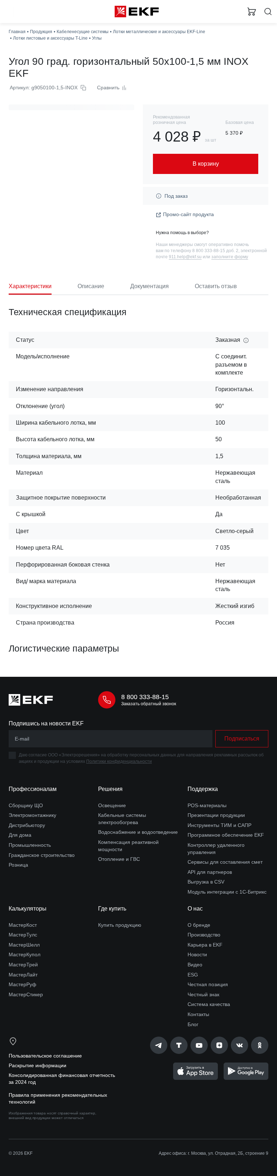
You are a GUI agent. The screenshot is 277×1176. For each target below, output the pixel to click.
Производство (204, 935)
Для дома (20, 835)
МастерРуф (22, 984)
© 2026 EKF (20, 1153)
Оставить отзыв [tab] (216, 286)
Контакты (198, 1014)
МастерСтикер (26, 994)
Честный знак (203, 994)
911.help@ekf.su (185, 256)
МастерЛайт (23, 975)
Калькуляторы (28, 909)
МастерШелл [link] (24, 945)
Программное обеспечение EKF (226, 835)
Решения (110, 789)
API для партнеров (210, 872)
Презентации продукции (216, 815)
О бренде (199, 925)
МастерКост (23, 925)
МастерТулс (23, 935)
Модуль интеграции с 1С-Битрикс (227, 892)
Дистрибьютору (27, 825)
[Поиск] (268, 11)
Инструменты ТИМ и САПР (219, 825)
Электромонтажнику (32, 815)
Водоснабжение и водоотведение (138, 832)
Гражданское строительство (42, 855)
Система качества (209, 1004)
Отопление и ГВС (119, 859)
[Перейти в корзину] (252, 11)
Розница (18, 865)
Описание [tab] (91, 286)
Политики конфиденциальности (119, 761)
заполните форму (229, 256)
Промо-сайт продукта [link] (188, 214)
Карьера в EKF (205, 945)
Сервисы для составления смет (225, 862)
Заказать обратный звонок (148, 703)
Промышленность (30, 845)
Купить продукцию (119, 925)
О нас (195, 909)
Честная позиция (208, 984)
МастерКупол (24, 954)
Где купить (112, 909)
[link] (158, 1045)
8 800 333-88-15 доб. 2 (215, 250)
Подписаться (241, 738)
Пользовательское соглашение (45, 1056)
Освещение (112, 805)
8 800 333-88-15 (145, 697)
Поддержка (203, 789)
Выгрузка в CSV (206, 882)
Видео (195, 964)
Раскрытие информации (37, 1065)
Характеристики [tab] (30, 286)
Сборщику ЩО (26, 805)
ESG (193, 975)
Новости (197, 954)
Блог (193, 1024)
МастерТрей (23, 964)
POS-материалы (207, 805)
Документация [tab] (149, 286)
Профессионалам (33, 789)
